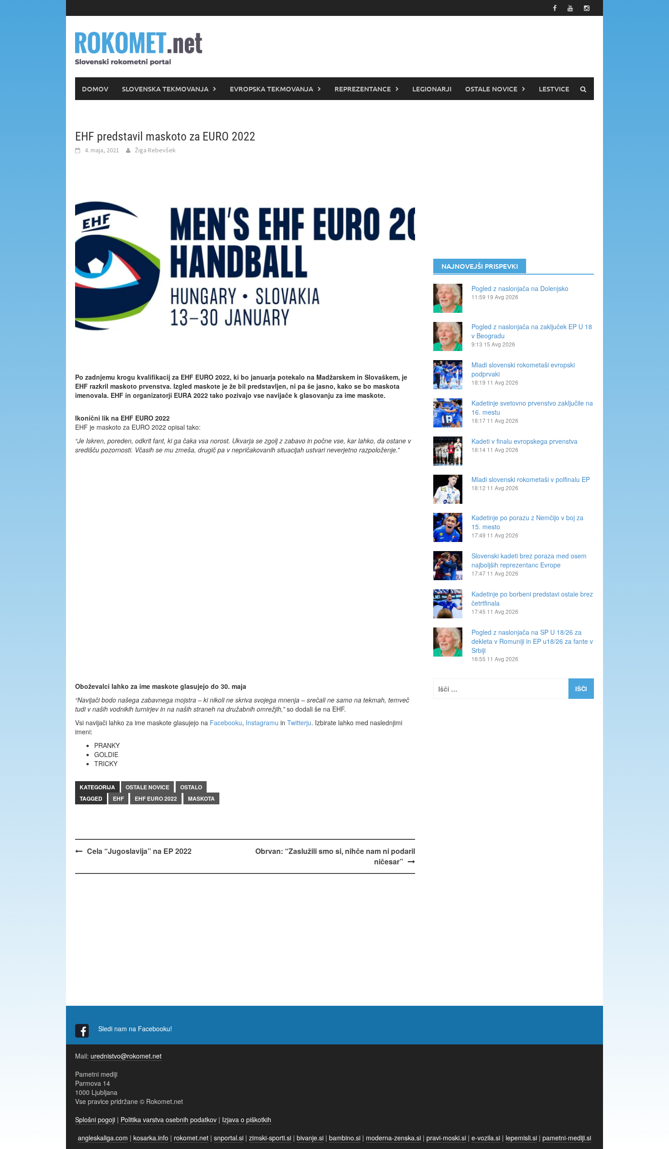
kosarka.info (150, 1137)
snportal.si (228, 1137)
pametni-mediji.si (566, 1137)
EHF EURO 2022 (156, 798)
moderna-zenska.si (393, 1137)
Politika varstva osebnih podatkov (169, 1119)
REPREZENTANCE (362, 88)
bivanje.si (310, 1137)
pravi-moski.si (446, 1137)
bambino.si (344, 1137)
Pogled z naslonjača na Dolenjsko (519, 288)
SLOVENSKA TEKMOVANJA (165, 88)
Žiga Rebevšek (155, 150)
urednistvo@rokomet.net (126, 1055)
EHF (118, 798)
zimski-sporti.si (270, 1137)
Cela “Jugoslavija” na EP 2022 (139, 851)
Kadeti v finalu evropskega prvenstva (524, 441)
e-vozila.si (485, 1137)
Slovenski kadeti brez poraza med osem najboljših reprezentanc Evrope (529, 560)
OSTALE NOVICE (491, 88)
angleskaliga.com (103, 1137)
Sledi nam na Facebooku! (136, 1028)
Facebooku (226, 722)
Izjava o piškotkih (246, 1119)
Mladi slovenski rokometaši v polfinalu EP (530, 479)
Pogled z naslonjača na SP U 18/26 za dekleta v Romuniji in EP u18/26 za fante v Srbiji (532, 641)
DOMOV (95, 88)
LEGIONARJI (431, 88)
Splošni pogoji (95, 1119)
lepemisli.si (521, 1137)
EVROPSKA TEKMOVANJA (271, 88)
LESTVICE (554, 88)
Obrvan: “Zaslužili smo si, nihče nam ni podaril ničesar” (335, 856)
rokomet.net (191, 1137)
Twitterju (299, 722)
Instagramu (262, 722)
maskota (201, 798)
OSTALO (191, 787)
